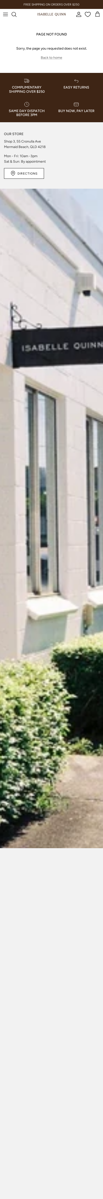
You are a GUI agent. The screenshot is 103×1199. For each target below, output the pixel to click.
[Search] (16, 14)
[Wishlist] (88, 14)
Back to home (51, 58)
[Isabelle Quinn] (51, 14)
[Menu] (5, 14)
